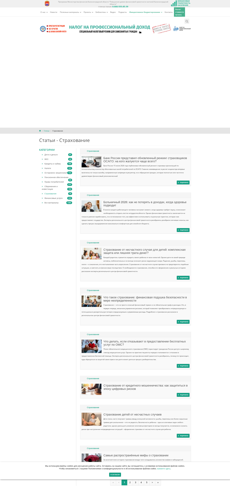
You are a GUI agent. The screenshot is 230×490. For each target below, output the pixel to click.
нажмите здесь (164, 468)
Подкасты (122, 12)
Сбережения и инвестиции (56, 187)
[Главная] (40, 131)
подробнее (184, 182)
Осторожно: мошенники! (57, 172)
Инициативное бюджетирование (145, 12)
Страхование (57, 193)
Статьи (46, 131)
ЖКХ (57, 159)
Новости (53, 12)
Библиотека (101, 12)
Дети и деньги (57, 154)
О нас (43, 12)
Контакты (169, 12)
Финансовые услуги (57, 198)
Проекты (88, 12)
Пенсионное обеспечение (57, 177)
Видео (113, 12)
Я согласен (115, 475)
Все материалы (57, 202)
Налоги (57, 168)
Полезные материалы (70, 12)
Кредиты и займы (57, 163)
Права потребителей (57, 182)
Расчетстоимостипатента (179, 12)
